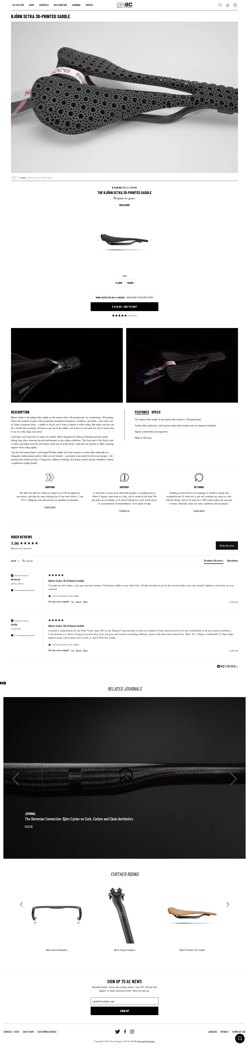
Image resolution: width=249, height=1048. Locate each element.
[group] (29, 543)
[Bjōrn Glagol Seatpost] (124, 913)
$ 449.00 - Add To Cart (124, 306)
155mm (130, 282)
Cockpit (22, 177)
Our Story (28, 1031)
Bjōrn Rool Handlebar (56, 949)
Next (227, 904)
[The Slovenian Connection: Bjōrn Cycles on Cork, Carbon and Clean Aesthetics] (124, 778)
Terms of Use (239, 1031)
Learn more (50, 506)
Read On (29, 826)
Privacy (224, 1031)
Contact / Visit (11, 1031)
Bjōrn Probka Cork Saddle (192, 949)
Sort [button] (14, 561)
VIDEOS (89, 4)
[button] (124, 316)
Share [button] (85, 601)
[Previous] (98, 239)
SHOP (31, 4)
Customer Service (47, 1031)
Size (125, 275)
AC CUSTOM (18, 4)
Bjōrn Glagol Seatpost (124, 949)
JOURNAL (76, 4)
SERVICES (44, 4)
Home (14, 177)
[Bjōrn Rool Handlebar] (56, 913)
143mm (119, 282)
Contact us (124, 510)
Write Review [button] (227, 545)
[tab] (213, 561)
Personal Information (146, 1041)
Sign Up (124, 1011)
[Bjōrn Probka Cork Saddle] (192, 913)
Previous (21, 904)
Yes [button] (72, 601)
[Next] (150, 239)
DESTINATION (60, 4)
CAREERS (212, 1031)
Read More (124, 205)
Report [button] (78, 601)
